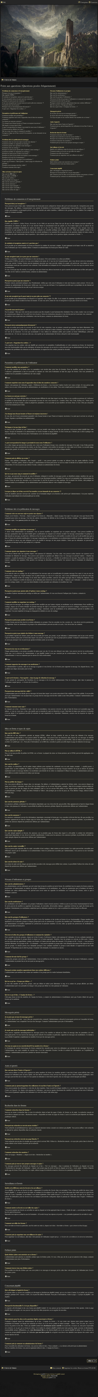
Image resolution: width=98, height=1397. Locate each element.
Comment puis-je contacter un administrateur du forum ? (67, 176)
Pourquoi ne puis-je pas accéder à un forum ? (15, 153)
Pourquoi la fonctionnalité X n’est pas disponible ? (65, 172)
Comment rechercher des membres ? (61, 141)
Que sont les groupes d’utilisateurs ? (60, 97)
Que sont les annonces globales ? (12, 182)
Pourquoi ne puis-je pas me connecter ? (14, 101)
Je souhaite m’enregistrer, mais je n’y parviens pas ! (17, 97)
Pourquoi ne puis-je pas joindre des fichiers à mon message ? (20, 155)
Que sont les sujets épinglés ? (10, 186)
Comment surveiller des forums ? (60, 153)
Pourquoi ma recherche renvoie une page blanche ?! (65, 138)
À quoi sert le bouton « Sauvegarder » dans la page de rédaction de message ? (22, 162)
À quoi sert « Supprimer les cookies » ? (14, 109)
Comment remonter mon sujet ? (11, 167)
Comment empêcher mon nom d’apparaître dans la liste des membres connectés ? (22, 118)
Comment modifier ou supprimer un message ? (16, 144)
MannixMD (54, 1376)
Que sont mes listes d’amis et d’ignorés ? (62, 124)
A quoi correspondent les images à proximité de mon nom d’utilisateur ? (23, 127)
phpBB (54, 434)
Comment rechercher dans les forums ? (61, 135)
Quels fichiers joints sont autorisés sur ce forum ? (64, 162)
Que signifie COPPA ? (8, 95)
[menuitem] (3, 2)
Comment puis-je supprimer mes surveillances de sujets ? (67, 155)
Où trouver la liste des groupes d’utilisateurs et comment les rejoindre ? (71, 99)
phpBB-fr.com (52, 1377)
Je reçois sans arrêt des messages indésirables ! (63, 115)
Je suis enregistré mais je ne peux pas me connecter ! (17, 99)
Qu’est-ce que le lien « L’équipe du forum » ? (64, 107)
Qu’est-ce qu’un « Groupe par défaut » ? (62, 105)
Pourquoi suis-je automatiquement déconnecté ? (16, 107)
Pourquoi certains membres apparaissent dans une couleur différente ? (70, 103)
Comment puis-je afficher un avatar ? (13, 129)
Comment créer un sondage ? (11, 148)
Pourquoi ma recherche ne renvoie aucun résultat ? (65, 137)
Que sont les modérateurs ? (58, 95)
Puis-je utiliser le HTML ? (10, 176)
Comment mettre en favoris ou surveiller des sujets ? (65, 151)
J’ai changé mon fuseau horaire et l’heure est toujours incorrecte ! (21, 123)
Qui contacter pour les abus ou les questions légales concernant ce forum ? (72, 174)
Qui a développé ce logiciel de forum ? (61, 170)
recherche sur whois (36, 1323)
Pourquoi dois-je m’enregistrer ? (12, 93)
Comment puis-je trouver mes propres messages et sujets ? (67, 142)
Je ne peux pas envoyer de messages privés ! (63, 113)
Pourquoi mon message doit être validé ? (14, 165)
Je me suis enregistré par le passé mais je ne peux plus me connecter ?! (23, 103)
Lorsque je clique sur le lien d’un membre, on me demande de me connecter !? (24, 134)
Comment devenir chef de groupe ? (60, 101)
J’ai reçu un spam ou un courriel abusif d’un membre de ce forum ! (70, 117)
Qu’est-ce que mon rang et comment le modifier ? (17, 131)
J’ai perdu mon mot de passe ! (11, 105)
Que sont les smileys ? (8, 178)
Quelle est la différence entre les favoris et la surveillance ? (67, 149)
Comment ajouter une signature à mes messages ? (16, 145)
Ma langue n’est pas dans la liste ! (12, 125)
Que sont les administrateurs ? (59, 93)
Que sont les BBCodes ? (9, 174)
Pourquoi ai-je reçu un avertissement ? (13, 157)
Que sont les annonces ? (9, 184)
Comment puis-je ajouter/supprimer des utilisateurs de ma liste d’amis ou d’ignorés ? (71, 127)
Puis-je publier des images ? (10, 180)
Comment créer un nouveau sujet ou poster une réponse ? (19, 142)
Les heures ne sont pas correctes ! (12, 121)
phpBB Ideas (9, 1310)
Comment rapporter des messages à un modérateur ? (17, 159)
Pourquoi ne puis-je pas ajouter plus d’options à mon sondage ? (21, 149)
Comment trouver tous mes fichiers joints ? (62, 164)
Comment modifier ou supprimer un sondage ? (16, 151)
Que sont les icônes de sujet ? (11, 189)
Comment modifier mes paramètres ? (13, 115)
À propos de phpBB (84, 1294)
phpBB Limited (54, 1292)
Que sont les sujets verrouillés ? (11, 187)
